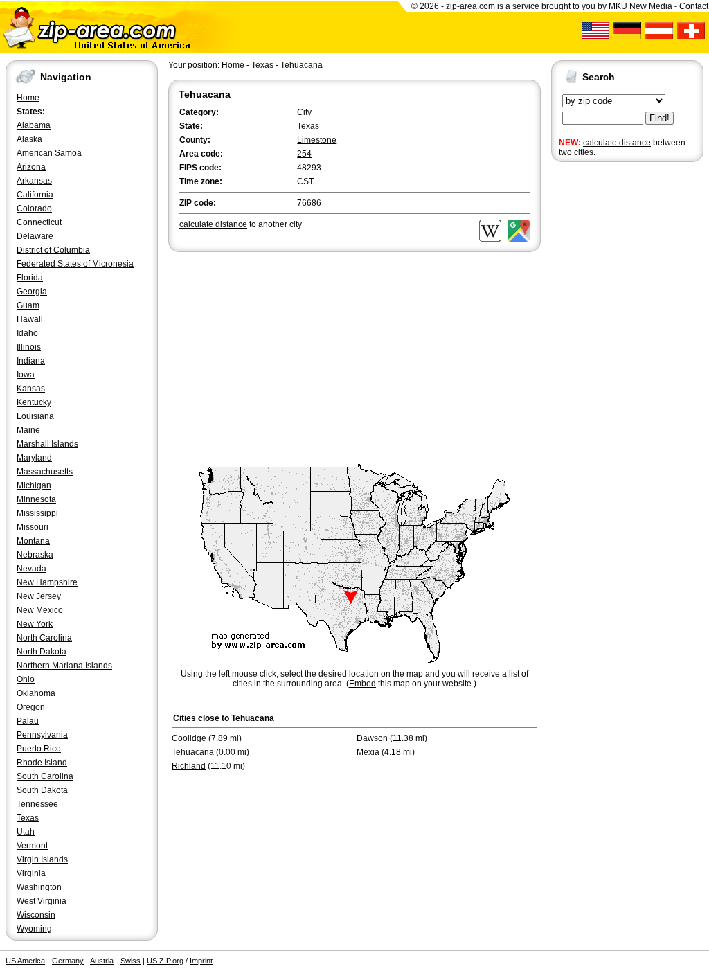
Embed (362, 683)
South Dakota (42, 790)
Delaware (35, 236)
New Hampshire (47, 582)
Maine (28, 430)
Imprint (201, 960)
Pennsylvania (42, 735)
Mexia (368, 752)
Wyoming (34, 929)
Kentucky (34, 402)
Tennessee (37, 804)
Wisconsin (36, 915)
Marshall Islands (47, 444)
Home (28, 98)
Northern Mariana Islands (64, 665)
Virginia (31, 873)
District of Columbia (53, 250)
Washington (39, 887)
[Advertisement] (606, 379)
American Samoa (49, 153)
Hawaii (30, 319)
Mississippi (37, 513)
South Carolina (45, 776)
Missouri (32, 527)
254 (304, 154)
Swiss (130, 960)
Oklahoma (36, 693)
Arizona (31, 167)
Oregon (31, 707)
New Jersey (39, 596)
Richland (189, 766)
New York (35, 624)
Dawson (372, 738)
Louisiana (35, 416)
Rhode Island (42, 762)
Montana (33, 541)
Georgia (32, 291)
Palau (28, 721)
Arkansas (34, 181)
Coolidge (189, 738)
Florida (30, 278)
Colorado (34, 208)
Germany (68, 960)
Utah (26, 832)
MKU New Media (640, 6)
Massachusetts (45, 471)
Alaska (29, 139)
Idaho (27, 333)
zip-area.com (470, 6)
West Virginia (41, 901)
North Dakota (41, 652)
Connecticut (39, 222)
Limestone (316, 140)
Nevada (31, 568)
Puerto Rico (39, 749)
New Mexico (40, 610)
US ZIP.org (165, 960)
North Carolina (44, 638)
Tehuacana (301, 65)
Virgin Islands (42, 859)
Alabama (34, 125)
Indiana (31, 361)
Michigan (34, 485)
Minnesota (36, 499)
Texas (28, 818)
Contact (693, 6)
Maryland (34, 458)
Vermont (32, 845)
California (35, 194)
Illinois (29, 347)
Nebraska (35, 555)
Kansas (31, 388)
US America (25, 960)
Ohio (26, 679)
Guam (28, 305)
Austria (102, 960)
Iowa (26, 375)
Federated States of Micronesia (75, 264)
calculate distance (617, 143)
